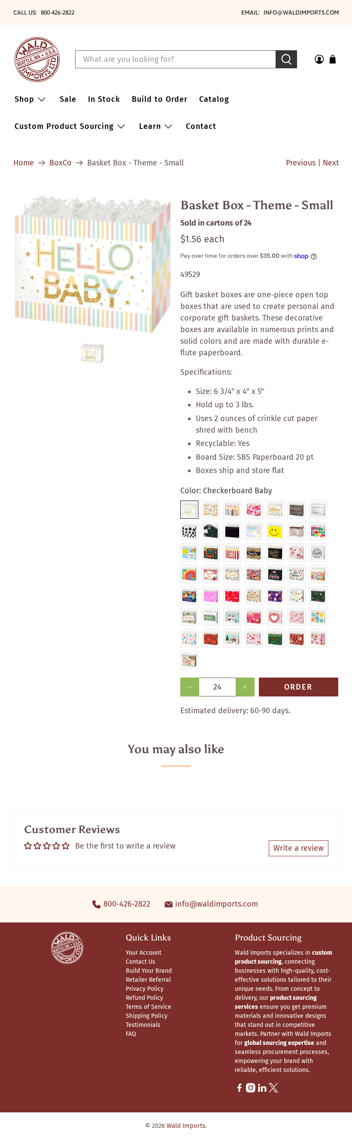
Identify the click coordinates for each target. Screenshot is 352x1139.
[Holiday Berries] (189, 617)
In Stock (104, 99)
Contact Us (140, 961)
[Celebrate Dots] (232, 574)
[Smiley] (275, 531)
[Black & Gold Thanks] (275, 553)
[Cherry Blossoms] (297, 617)
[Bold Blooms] (254, 574)
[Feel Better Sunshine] (189, 553)
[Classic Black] (232, 531)
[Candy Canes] (211, 595)
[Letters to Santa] (189, 660)
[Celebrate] (318, 531)
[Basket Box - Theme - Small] (92, 265)
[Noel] (211, 617)
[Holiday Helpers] (232, 638)
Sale (68, 99)
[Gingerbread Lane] (297, 638)
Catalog (214, 99)
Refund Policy (144, 998)
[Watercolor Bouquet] (297, 553)
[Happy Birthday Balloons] (189, 595)
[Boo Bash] (275, 595)
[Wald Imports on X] (273, 1090)
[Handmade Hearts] (254, 638)
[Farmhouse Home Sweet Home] (318, 553)
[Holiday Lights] (297, 595)
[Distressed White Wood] (318, 510)
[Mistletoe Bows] (211, 638)
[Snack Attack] (211, 553)
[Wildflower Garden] (318, 574)
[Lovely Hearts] (254, 617)
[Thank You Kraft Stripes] (254, 553)
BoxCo (60, 163)
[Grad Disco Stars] (275, 574)
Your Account (143, 952)
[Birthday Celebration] (318, 617)
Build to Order (160, 99)
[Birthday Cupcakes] (297, 574)
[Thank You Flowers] (211, 574)
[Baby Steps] (254, 531)
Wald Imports (186, 1126)
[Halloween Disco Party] (318, 638)
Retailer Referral (148, 979)
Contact (201, 126)
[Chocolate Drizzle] (297, 531)
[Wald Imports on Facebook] (239, 1090)
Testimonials (143, 1025)
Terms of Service (148, 1007)
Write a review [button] (298, 848)
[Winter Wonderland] (232, 617)
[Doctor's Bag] (211, 531)
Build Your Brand (149, 970)
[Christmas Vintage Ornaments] (254, 595)
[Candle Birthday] (232, 510)
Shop (24, 99)
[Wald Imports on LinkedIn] (262, 1090)
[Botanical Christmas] (318, 595)
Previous (301, 163)
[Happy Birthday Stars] (275, 510)
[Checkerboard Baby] (189, 510)
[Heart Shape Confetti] (275, 617)
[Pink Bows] (232, 595)
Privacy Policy (145, 988)
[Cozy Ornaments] (275, 638)
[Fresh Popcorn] (232, 553)
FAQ (131, 1034)
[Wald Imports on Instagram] (250, 1090)
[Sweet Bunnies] (189, 638)
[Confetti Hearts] (254, 510)
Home (23, 163)
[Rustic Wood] (297, 510)
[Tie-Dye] (189, 574)
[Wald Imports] (37, 59)
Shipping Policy (146, 1016)
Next (331, 163)
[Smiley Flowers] (211, 510)
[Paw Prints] (189, 531)
